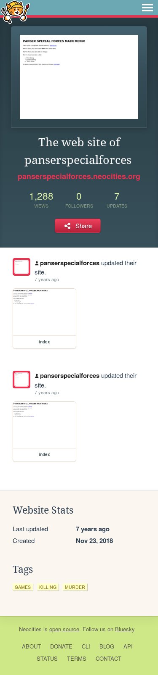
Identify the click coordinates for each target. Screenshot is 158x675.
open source (64, 629)
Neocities (30, 629)
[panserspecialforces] (21, 267)
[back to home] (15, 11)
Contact (108, 658)
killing (47, 587)
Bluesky (125, 629)
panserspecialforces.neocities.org (79, 176)
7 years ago (47, 279)
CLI (86, 646)
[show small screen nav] (147, 7)
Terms (76, 658)
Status (47, 658)
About (31, 646)
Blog (106, 646)
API (128, 646)
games (23, 587)
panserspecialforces (69, 262)
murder (75, 587)
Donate (61, 646)
